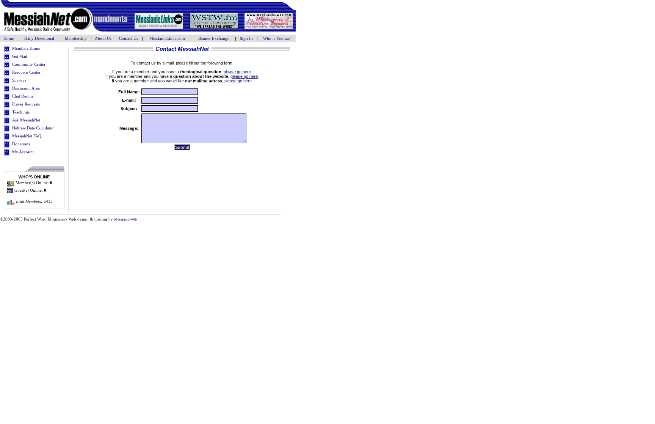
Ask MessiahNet (26, 120)
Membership (76, 38)
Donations (21, 144)
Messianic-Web (125, 219)
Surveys (19, 80)
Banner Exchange (213, 38)
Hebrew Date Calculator (33, 128)
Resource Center (26, 72)
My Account (23, 152)
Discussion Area (26, 88)
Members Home (26, 48)
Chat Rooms (22, 96)
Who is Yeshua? (277, 38)
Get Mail (19, 56)
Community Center (28, 64)
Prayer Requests (26, 104)
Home (9, 38)
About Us (103, 38)
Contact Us (128, 38)
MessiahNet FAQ (26, 136)
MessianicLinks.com (167, 38)
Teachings (21, 112)
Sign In (246, 38)
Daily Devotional (39, 38)
